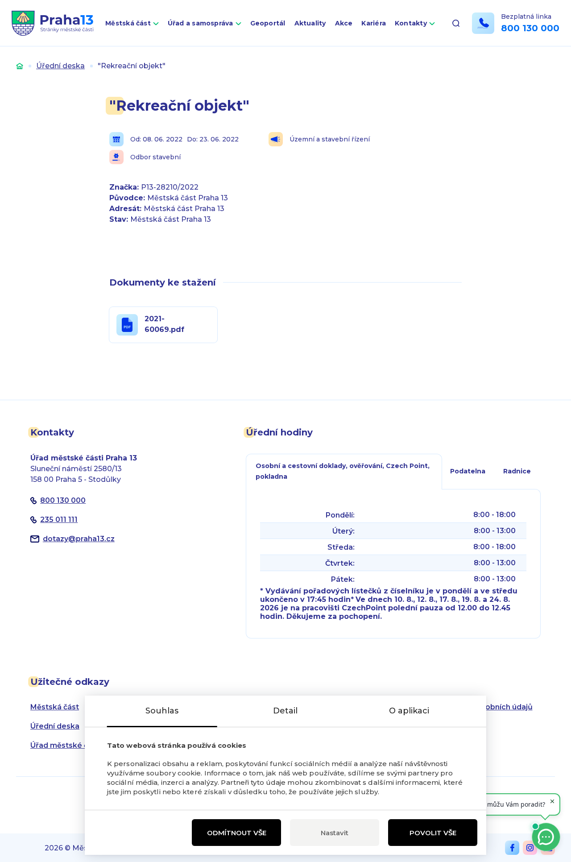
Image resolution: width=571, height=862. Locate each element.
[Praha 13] (52, 23)
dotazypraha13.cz (79, 539)
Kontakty (411, 23)
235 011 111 (59, 519)
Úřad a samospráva (200, 23)
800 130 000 (530, 28)
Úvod (19, 66)
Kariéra (373, 23)
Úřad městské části (65, 745)
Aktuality (310, 23)
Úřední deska (60, 66)
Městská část (128, 23)
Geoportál (268, 23)
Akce (344, 23)
